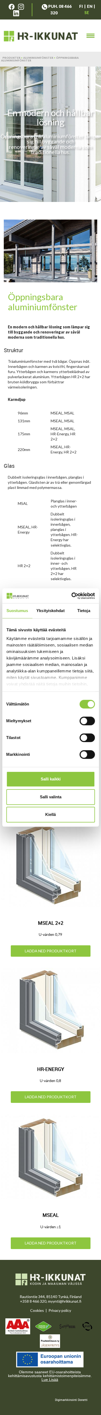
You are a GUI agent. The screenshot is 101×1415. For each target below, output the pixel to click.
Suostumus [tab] (17, 610)
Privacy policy (59, 1310)
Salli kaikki (51, 779)
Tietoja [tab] (83, 610)
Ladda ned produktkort (50, 951)
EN (89, 6)
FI (81, 6)
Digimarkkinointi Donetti (71, 1400)
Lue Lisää (49, 1379)
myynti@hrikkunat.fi (64, 1301)
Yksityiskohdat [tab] (50, 610)
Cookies (37, 1310)
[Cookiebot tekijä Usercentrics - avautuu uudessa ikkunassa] (72, 595)
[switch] (87, 721)
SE (86, 12)
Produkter (11, 57)
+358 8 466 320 (33, 1301)
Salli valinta (50, 797)
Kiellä (50, 814)
